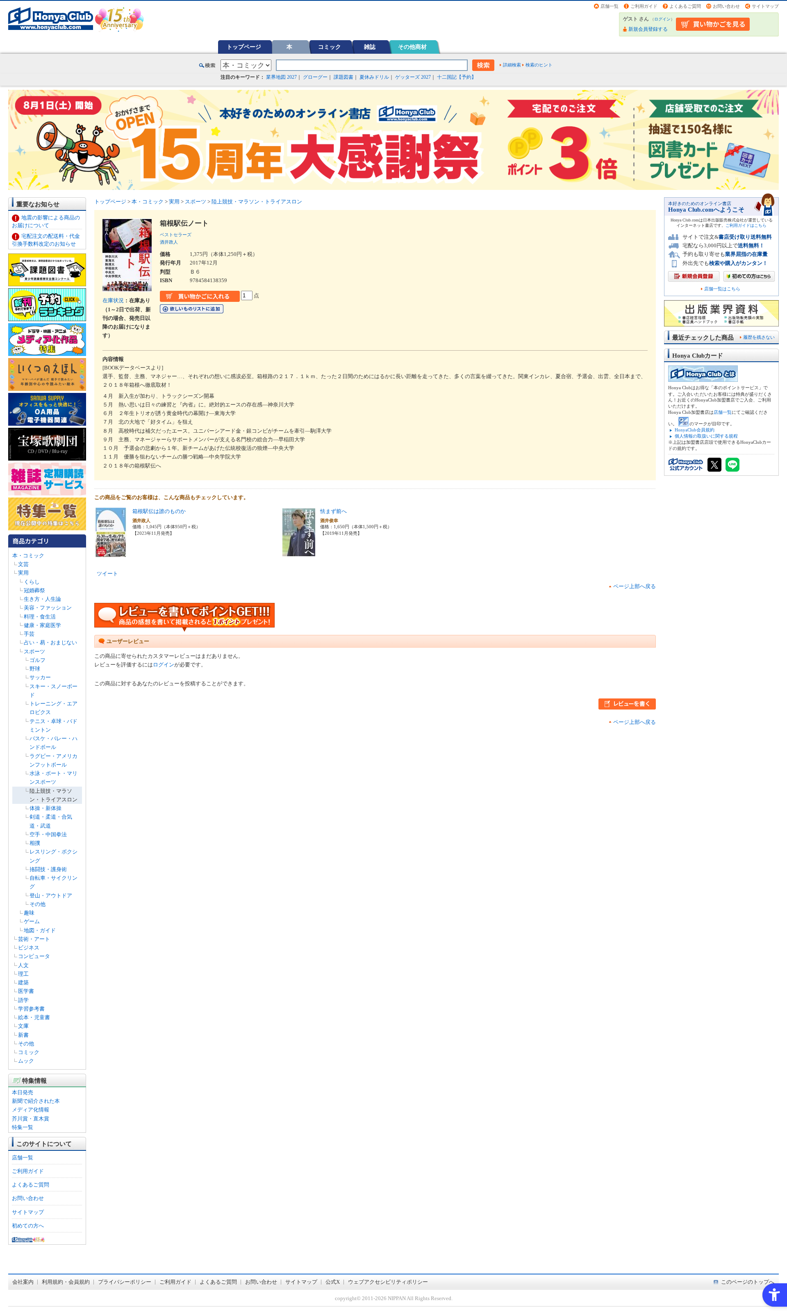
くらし (32, 582)
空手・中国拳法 (48, 834)
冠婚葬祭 (34, 590)
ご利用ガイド (643, 6)
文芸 (23, 564)
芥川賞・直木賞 (30, 1119)
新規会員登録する (648, 29)
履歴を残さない (759, 337)
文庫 (23, 1026)
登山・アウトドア (51, 895)
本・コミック (28, 555)
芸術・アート (34, 939)
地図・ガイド (40, 930)
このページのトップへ (747, 1282)
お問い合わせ (726, 6)
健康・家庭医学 (42, 625)
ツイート (107, 573)
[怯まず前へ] (298, 553)
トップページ (244, 46)
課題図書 (343, 77)
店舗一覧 (609, 6)
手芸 (29, 634)
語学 (23, 1000)
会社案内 (23, 1282)
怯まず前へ (333, 511)
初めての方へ (28, 1226)
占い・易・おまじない (50, 642)
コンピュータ (34, 956)
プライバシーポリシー (124, 1282)
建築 (23, 982)
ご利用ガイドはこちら (746, 225)
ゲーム (32, 921)
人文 (23, 965)
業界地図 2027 (281, 77)
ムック (26, 1061)
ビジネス (28, 948)
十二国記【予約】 (456, 77)
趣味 (29, 913)
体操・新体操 (45, 808)
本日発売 (22, 1092)
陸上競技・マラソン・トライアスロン (257, 202)
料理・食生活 (40, 617)
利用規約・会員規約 (66, 1282)
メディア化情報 (30, 1110)
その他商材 (412, 46)
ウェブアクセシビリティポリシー (388, 1282)
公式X (332, 1282)
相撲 (35, 843)
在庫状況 (113, 300)
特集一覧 (22, 1127)
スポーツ (34, 651)
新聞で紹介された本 (36, 1101)
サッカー (40, 677)
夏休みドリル (374, 77)
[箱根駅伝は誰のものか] (110, 553)
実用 (23, 573)
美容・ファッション (48, 608)
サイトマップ (765, 6)
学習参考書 (31, 1009)
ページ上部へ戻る (634, 586)
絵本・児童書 (34, 1017)
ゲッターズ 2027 (413, 77)
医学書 (26, 991)
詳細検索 (512, 64)
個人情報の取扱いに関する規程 (706, 436)
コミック (329, 46)
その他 (37, 904)
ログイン (662, 19)
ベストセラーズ (175, 234)
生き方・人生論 (42, 599)
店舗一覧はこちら (722, 289)
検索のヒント (539, 64)
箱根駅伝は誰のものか (159, 511)
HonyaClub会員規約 (694, 429)
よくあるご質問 (685, 6)
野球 (35, 669)
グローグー (315, 77)
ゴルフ (37, 660)
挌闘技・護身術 (48, 869)
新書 (23, 1035)
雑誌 (369, 46)
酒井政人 (169, 242)
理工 (23, 974)
